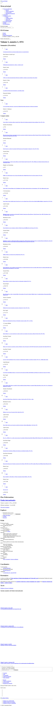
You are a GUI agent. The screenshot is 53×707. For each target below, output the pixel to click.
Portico (8, 531)
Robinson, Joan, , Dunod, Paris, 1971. (13, 412)
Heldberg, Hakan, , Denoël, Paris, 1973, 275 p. (14, 254)
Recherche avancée (7, 21)
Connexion (5, 14)
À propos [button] (5, 15)
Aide (4, 674)
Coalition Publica (9, 18)
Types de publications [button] (7, 8)
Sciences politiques (14, 559)
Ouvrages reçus (5, 489)
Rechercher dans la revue (8, 512)
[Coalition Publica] (5, 698)
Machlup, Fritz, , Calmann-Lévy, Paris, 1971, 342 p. (16, 307)
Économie (8, 559)
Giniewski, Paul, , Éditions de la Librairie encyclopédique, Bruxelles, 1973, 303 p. (18, 450)
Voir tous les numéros (5, 507)
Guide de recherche (7, 676)
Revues (7, 10)
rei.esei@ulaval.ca (7, 568)
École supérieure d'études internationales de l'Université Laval (24, 578)
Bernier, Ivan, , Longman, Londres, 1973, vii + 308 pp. (18, 320)
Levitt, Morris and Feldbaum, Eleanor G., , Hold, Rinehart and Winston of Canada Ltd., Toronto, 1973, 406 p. (26, 372)
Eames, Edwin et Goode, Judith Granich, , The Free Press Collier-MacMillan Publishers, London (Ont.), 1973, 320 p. (27, 201)
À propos (9, 15)
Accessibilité (5, 675)
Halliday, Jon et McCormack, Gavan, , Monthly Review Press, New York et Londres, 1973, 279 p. (22, 175)
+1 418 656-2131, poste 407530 (9, 572)
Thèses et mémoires (10, 11)
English (4, 22)
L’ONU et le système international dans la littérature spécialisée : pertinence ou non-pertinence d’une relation (20, 77)
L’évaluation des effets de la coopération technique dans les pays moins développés (16, 51)
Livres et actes (9, 12)
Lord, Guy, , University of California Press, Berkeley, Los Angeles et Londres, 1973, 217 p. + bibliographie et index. (25, 359)
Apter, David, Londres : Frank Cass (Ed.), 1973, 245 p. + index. (18, 399)
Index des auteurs (6, 515)
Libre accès (8, 19)
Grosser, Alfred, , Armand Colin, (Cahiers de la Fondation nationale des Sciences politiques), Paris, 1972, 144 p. (24, 122)
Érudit (7, 17)
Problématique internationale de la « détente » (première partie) (13, 64)
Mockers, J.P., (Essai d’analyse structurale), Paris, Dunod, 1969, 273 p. (27, 346)
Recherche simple (4, 26)
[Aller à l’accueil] (4, 1)
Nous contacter (6, 677)
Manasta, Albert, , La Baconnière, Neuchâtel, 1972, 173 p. (17, 281)
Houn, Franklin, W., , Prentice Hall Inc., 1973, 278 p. (17, 476)
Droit (4, 559)
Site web (5, 517)
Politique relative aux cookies (9, 702)
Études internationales (7, 35)
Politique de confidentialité (8, 700)
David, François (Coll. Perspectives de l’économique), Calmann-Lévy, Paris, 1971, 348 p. (21, 148)
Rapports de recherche (10, 13)
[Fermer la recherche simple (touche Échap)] (2, 2)
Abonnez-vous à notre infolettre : (8, 668)
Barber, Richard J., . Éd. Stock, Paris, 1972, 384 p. (24, 333)
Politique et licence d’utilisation (7, 588)
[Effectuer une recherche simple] (1, 2)
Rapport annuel (9, 20)
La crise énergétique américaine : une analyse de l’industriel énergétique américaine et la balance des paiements (20, 106)
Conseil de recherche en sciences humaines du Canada (28, 581)
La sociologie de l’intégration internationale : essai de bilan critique (13, 90)
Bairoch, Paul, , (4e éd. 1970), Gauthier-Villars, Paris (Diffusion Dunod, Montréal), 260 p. (27, 463)
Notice (4, 58)
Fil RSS (4, 516)
